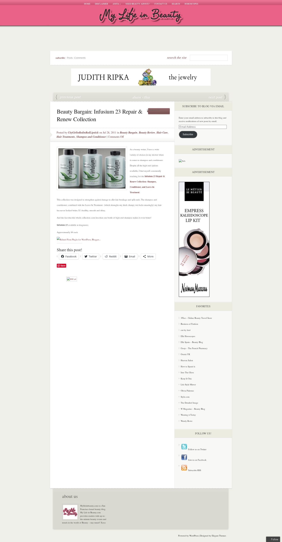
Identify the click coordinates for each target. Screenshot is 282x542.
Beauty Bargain (128, 132)
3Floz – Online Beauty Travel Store (196, 317)
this (146, 97)
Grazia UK (185, 354)
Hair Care (162, 132)
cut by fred (185, 330)
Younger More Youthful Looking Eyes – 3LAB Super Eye (217, 97)
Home (87, 3)
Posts (70, 58)
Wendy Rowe (186, 420)
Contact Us (160, 3)
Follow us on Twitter (197, 449)
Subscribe (188, 134)
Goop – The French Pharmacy (194, 348)
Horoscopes (191, 3)
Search (176, 3)
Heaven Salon (187, 360)
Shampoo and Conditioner (91, 137)
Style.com (185, 396)
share (137, 97)
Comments (80, 58)
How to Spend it (188, 366)
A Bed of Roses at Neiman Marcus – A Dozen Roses (68, 97)
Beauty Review (147, 132)
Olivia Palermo (187, 390)
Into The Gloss (187, 372)
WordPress (194, 535)
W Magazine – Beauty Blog (193, 408)
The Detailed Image (189, 402)
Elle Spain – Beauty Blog (192, 342)
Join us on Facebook (197, 459)
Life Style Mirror (188, 384)
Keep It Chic (186, 378)
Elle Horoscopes (188, 336)
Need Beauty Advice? (137, 3)
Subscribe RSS (194, 470)
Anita (117, 3)
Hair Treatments (66, 137)
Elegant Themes (219, 535)
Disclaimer (101, 3)
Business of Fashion (189, 323)
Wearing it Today (188, 414)
